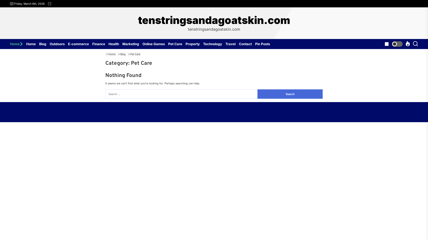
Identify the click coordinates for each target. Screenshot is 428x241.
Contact (245, 44)
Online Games (153, 44)
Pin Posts (262, 44)
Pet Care (175, 44)
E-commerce (78, 44)
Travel (230, 44)
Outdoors (57, 44)
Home (15, 44)
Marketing (130, 44)
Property (193, 44)
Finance (98, 44)
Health (114, 44)
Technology (212, 44)
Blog (42, 44)
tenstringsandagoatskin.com (214, 20)
